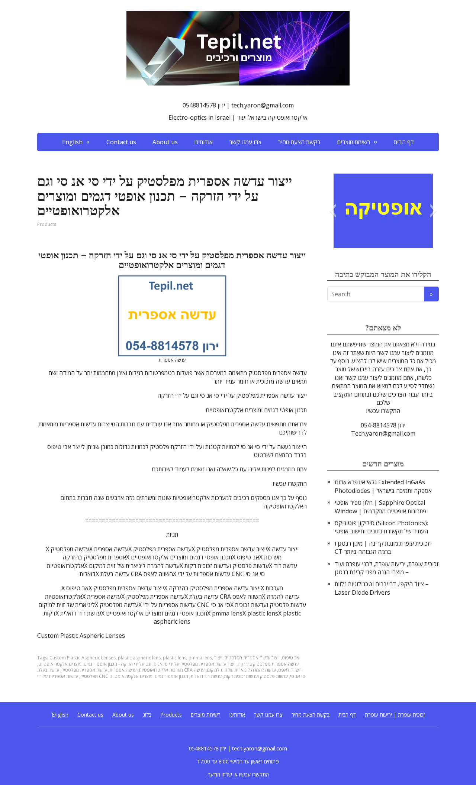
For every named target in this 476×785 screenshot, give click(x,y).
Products (46, 224)
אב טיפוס (290, 658)
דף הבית (404, 142)
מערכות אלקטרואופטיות (161, 670)
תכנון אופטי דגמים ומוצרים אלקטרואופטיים (148, 676)
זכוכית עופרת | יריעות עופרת (395, 714)
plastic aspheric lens (139, 658)
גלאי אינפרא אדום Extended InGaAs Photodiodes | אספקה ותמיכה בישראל (383, 486)
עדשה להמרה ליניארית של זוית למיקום (241, 670)
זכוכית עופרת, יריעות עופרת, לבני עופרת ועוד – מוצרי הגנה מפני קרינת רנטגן (387, 568)
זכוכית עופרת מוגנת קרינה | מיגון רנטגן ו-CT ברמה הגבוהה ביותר (383, 547)
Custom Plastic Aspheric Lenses (82, 658)
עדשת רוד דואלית (206, 676)
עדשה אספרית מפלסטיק (84, 670)
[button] (332, 210)
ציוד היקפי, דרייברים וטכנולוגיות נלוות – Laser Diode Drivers (382, 588)
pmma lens (200, 658)
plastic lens (174, 658)
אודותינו (203, 142)
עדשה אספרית (122, 670)
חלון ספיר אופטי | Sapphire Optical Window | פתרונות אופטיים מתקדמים (380, 506)
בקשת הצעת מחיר (299, 142)
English (72, 142)
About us (165, 142)
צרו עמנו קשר (245, 142)
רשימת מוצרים (353, 142)
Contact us (121, 142)
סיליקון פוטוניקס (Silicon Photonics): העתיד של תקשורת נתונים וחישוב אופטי (381, 527)
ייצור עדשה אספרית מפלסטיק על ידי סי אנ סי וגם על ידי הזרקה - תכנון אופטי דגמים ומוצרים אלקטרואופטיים (136, 664)
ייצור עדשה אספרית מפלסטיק (252, 658)
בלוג (147, 714)
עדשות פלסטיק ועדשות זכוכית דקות (256, 676)
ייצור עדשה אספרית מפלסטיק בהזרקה (256, 661)
